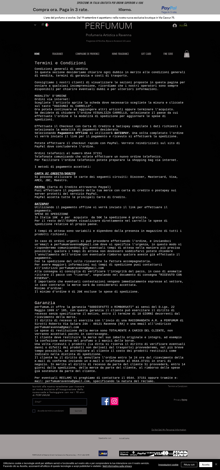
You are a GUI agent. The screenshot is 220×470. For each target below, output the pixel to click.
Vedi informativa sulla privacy (117, 466)
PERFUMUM (108, 26)
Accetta (206, 464)
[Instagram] (114, 401)
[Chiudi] (216, 464)
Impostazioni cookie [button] (168, 464)
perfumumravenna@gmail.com (76, 244)
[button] (124, 54)
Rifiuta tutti (189, 464)
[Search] (185, 24)
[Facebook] (105, 401)
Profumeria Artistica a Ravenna (108, 35)
